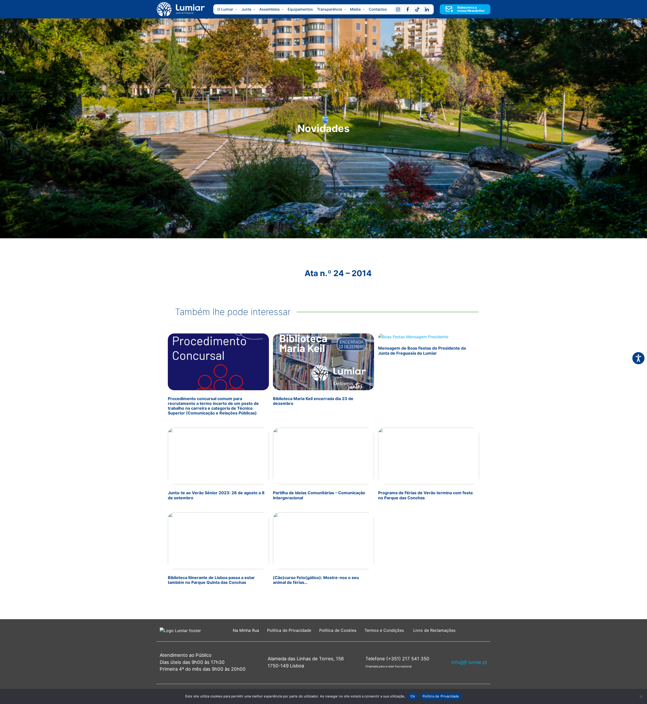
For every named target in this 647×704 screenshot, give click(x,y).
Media (355, 9)
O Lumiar (225, 9)
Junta (246, 9)
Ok (412, 696)
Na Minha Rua (246, 630)
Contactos (378, 9)
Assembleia (269, 9)
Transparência (329, 9)
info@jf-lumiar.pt (469, 662)
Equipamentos (300, 9)
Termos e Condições (384, 630)
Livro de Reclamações (434, 630)
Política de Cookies (337, 630)
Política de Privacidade (289, 630)
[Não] (640, 696)
